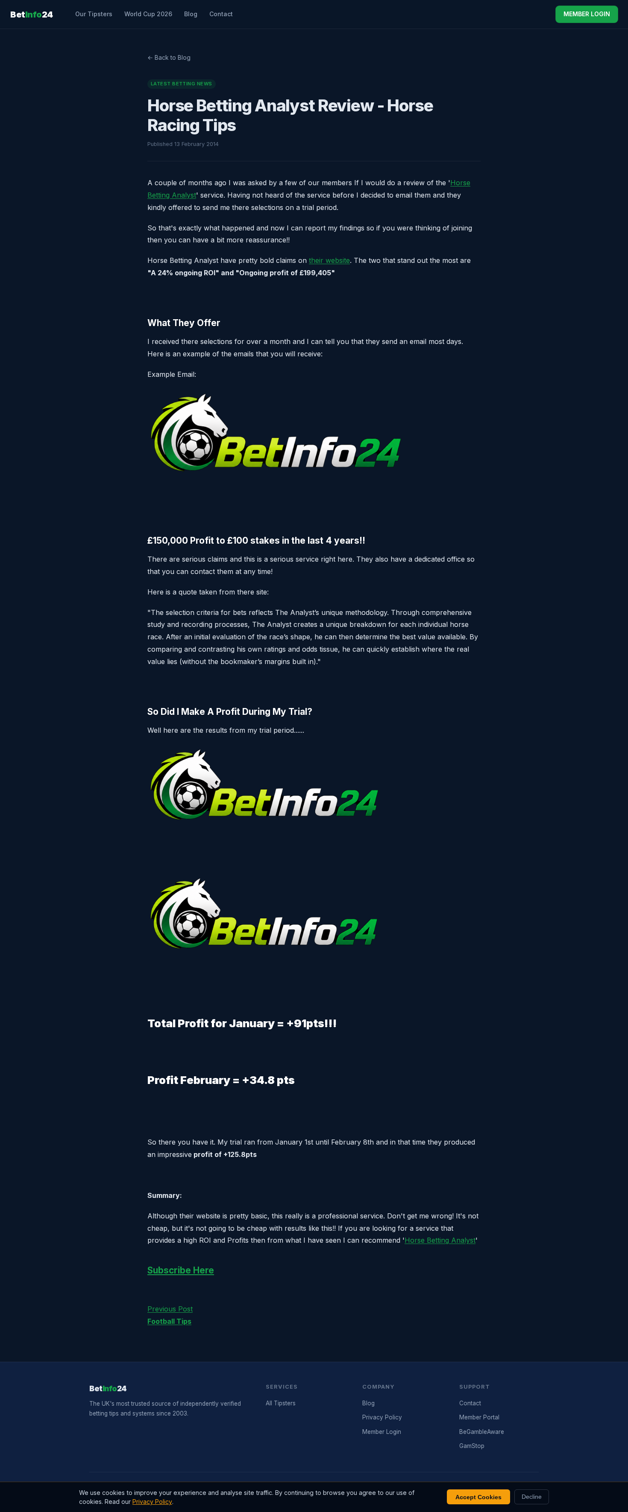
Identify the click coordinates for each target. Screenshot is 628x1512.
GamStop (471, 1445)
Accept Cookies (478, 1497)
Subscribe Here (180, 1270)
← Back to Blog (169, 57)
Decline (532, 1497)
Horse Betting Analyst (440, 1240)
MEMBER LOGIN (586, 13)
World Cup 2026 (148, 13)
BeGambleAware (481, 1431)
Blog (190, 13)
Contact (221, 13)
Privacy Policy (382, 1417)
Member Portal (479, 1417)
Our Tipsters (93, 13)
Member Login (381, 1431)
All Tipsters (281, 1403)
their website (329, 260)
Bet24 (31, 14)
